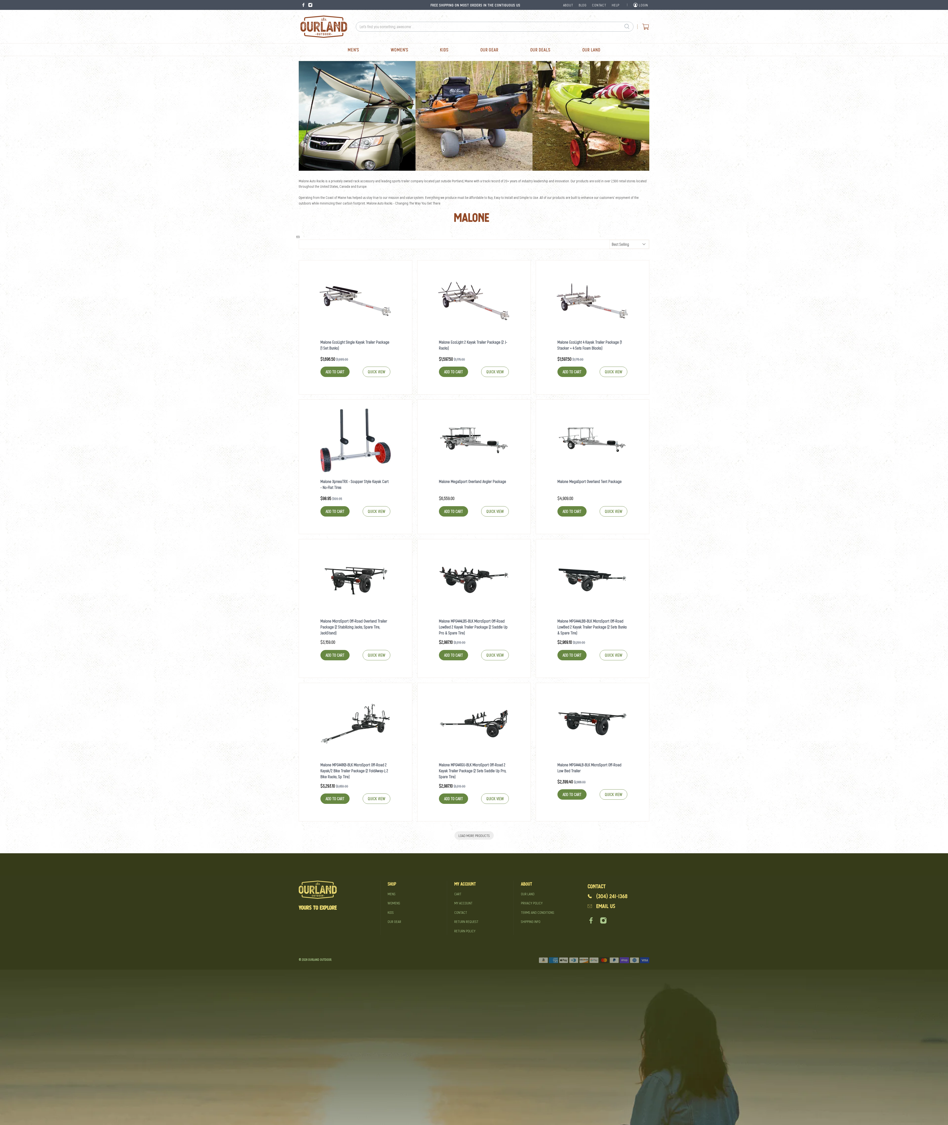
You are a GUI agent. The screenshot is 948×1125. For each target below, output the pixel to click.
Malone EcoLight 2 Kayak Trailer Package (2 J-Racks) (473, 345)
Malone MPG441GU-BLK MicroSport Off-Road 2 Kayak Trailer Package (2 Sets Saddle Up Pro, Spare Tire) (472, 770)
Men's (353, 49)
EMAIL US (605, 906)
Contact (460, 912)
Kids (444, 49)
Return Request (466, 921)
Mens (391, 894)
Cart (457, 894)
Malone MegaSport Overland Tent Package (589, 481)
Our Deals (540, 49)
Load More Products (474, 835)
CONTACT (599, 5)
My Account (463, 903)
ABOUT (568, 5)
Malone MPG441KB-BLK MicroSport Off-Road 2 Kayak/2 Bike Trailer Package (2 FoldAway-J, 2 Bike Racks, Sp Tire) (354, 770)
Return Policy (464, 931)
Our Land (591, 49)
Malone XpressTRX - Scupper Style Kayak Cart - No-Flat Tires (354, 484)
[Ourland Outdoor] (323, 27)
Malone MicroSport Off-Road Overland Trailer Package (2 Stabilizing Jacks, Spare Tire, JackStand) (353, 627)
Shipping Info (530, 921)
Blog (583, 5)
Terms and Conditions (537, 912)
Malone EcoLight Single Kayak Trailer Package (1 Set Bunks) (354, 345)
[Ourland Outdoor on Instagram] (310, 5)
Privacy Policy (532, 903)
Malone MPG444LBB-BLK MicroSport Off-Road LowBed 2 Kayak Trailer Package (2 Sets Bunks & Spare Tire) (592, 627)
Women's (399, 49)
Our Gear (489, 49)
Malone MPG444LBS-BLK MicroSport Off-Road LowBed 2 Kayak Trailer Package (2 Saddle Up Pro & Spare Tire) (473, 627)
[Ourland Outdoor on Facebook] (303, 5)
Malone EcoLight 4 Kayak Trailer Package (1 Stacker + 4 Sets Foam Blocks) (589, 345)
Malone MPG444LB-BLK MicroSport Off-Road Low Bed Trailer (589, 767)
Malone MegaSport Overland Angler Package (472, 481)
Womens (394, 903)
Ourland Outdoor (319, 959)
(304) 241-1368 (612, 896)
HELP (615, 5)
